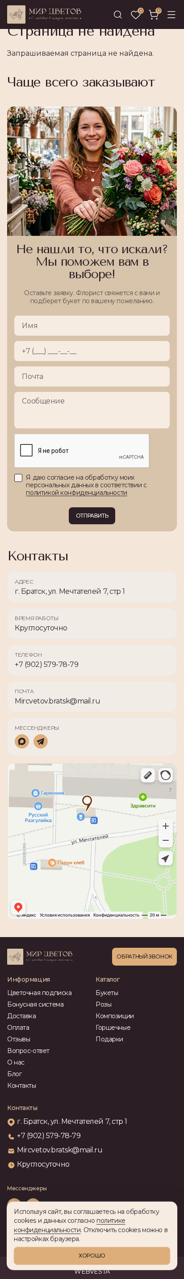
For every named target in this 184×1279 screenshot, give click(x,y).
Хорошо (92, 1255)
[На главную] (47, 957)
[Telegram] (40, 741)
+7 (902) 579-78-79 (46, 664)
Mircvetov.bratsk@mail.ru (57, 701)
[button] (171, 14)
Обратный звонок (144, 956)
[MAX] (22, 741)
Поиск (118, 14)
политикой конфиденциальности (76, 493)
